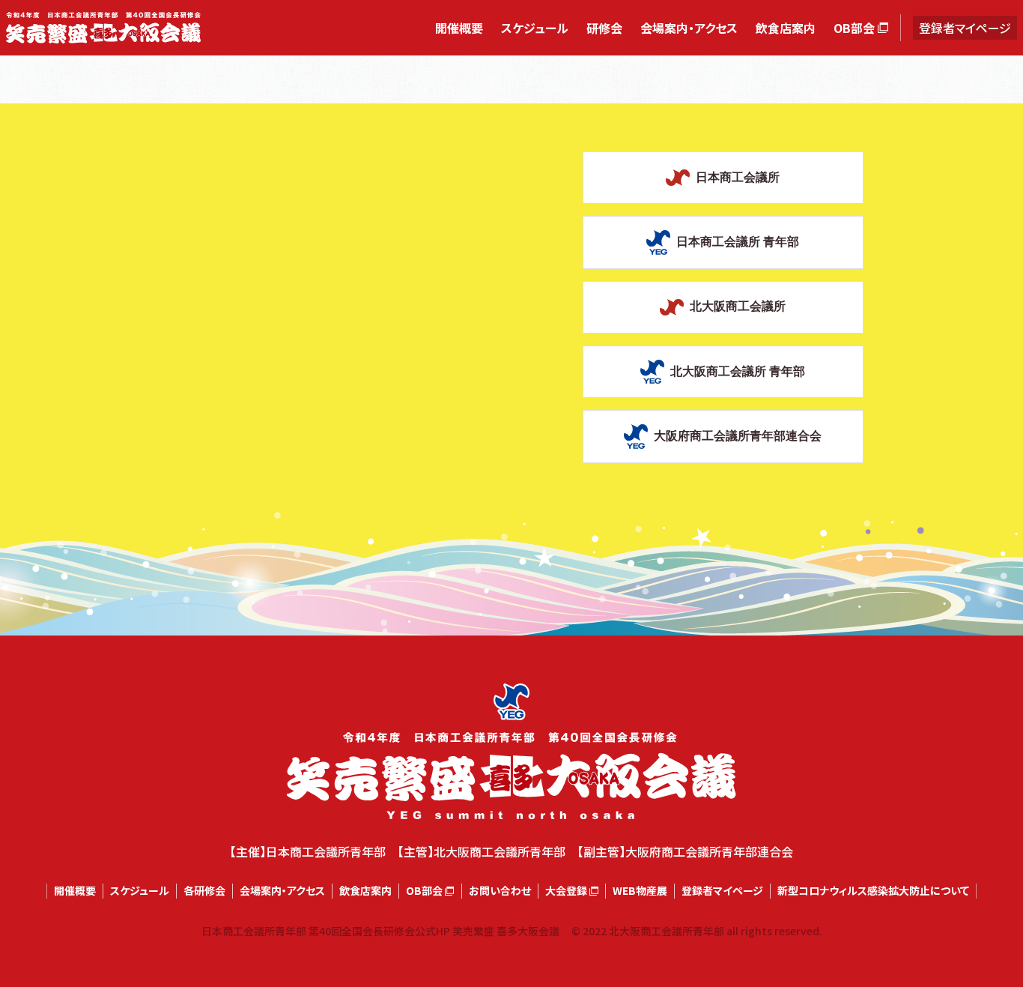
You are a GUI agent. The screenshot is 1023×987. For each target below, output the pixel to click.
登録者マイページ (965, 28)
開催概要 (459, 28)
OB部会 (854, 28)
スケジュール (534, 28)
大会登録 (566, 891)
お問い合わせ (500, 891)
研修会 (604, 28)
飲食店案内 (786, 28)
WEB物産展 (640, 891)
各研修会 (204, 891)
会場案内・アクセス (689, 28)
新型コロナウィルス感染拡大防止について (873, 891)
